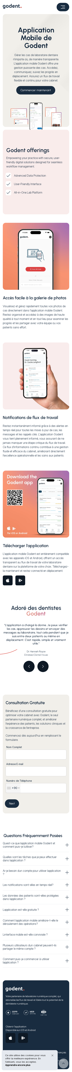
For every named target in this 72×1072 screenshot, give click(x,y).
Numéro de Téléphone (19, 780)
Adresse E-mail (14, 763)
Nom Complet (14, 747)
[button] (63, 7)
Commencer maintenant (35, 90)
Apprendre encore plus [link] (17, 1065)
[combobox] (13, 788)
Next (12, 803)
